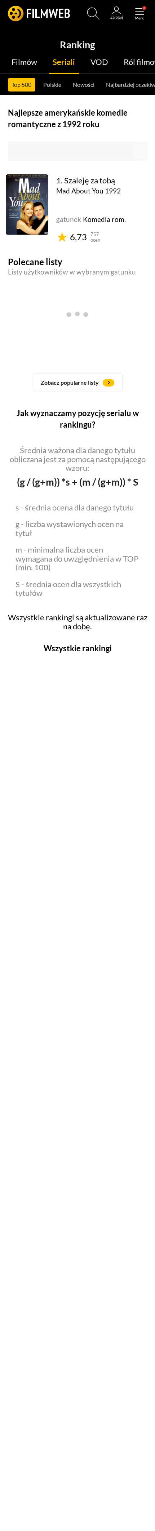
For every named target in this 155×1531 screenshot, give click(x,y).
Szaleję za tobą (89, 180)
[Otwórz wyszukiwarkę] (93, 13)
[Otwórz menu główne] (139, 13)
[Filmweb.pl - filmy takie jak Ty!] (39, 13)
